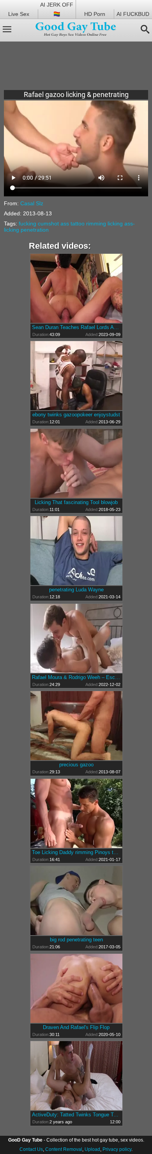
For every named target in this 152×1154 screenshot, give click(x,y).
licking (115, 223)
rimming (96, 223)
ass (64, 223)
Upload (92, 1149)
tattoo (78, 223)
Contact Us (31, 1149)
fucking (27, 223)
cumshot (48, 223)
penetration (35, 230)
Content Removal (63, 1149)
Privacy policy (117, 1149)
